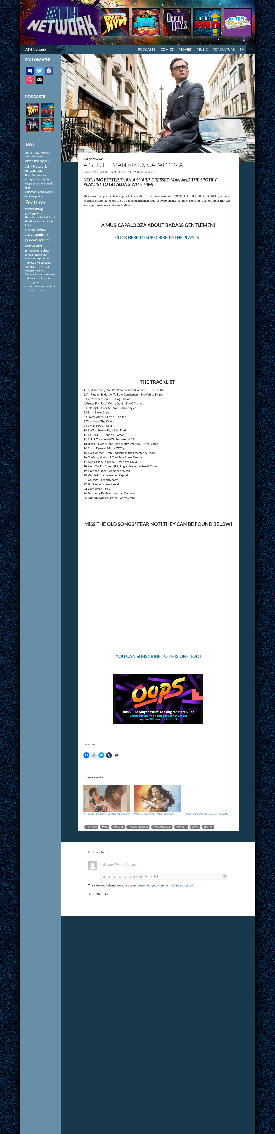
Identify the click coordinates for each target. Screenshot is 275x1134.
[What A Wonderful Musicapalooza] (157, 798)
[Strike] (119, 876)
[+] (156, 876)
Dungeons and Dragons (39, 191)
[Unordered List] (130, 876)
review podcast (32, 254)
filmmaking (34, 209)
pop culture (33, 245)
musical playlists (138, 826)
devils (49, 183)
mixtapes (118, 826)
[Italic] (109, 876)
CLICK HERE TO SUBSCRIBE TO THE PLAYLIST (158, 237)
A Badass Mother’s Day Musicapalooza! (106, 813)
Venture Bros (32, 274)
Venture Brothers (47, 274)
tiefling (29, 266)
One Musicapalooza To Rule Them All (206, 813)
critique (30, 179)
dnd (27, 187)
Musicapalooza (93, 158)
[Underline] (114, 876)
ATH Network (35, 49)
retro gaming (32, 250)
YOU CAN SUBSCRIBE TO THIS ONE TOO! (158, 656)
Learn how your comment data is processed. (166, 885)
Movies (185, 49)
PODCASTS (146, 49)
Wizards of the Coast (35, 286)
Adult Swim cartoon (34, 156)
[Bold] (104, 876)
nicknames (30, 235)
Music (202, 49)
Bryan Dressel (32, 175)
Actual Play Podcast (37, 152)
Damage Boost (44, 179)
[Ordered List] (125, 876)
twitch (46, 267)
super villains (43, 258)
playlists (181, 826)
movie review (36, 229)
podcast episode (38, 240)
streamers (31, 258)
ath (49, 161)
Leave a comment (147, 171)
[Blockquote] (135, 876)
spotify (208, 826)
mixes (105, 826)
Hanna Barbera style (34, 217)
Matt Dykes (49, 217)
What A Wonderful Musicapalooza (154, 813)
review (44, 250)
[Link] (146, 876)
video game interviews (38, 278)
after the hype (36, 161)
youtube (50, 286)
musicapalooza (162, 826)
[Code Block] (140, 876)
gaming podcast (34, 213)
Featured (92, 826)
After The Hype (123, 171)
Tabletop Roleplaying (38, 262)
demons (40, 183)
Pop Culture (224, 49)
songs (195, 826)
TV (242, 49)
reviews (44, 255)
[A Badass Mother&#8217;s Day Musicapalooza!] (106, 798)
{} (150, 876)
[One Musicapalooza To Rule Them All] (208, 798)
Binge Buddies (34, 171)
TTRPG (38, 266)
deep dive (30, 183)
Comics (167, 49)
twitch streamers (35, 270)
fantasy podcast (35, 196)
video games (33, 282)
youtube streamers (36, 289)
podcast (42, 234)
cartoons (43, 175)
